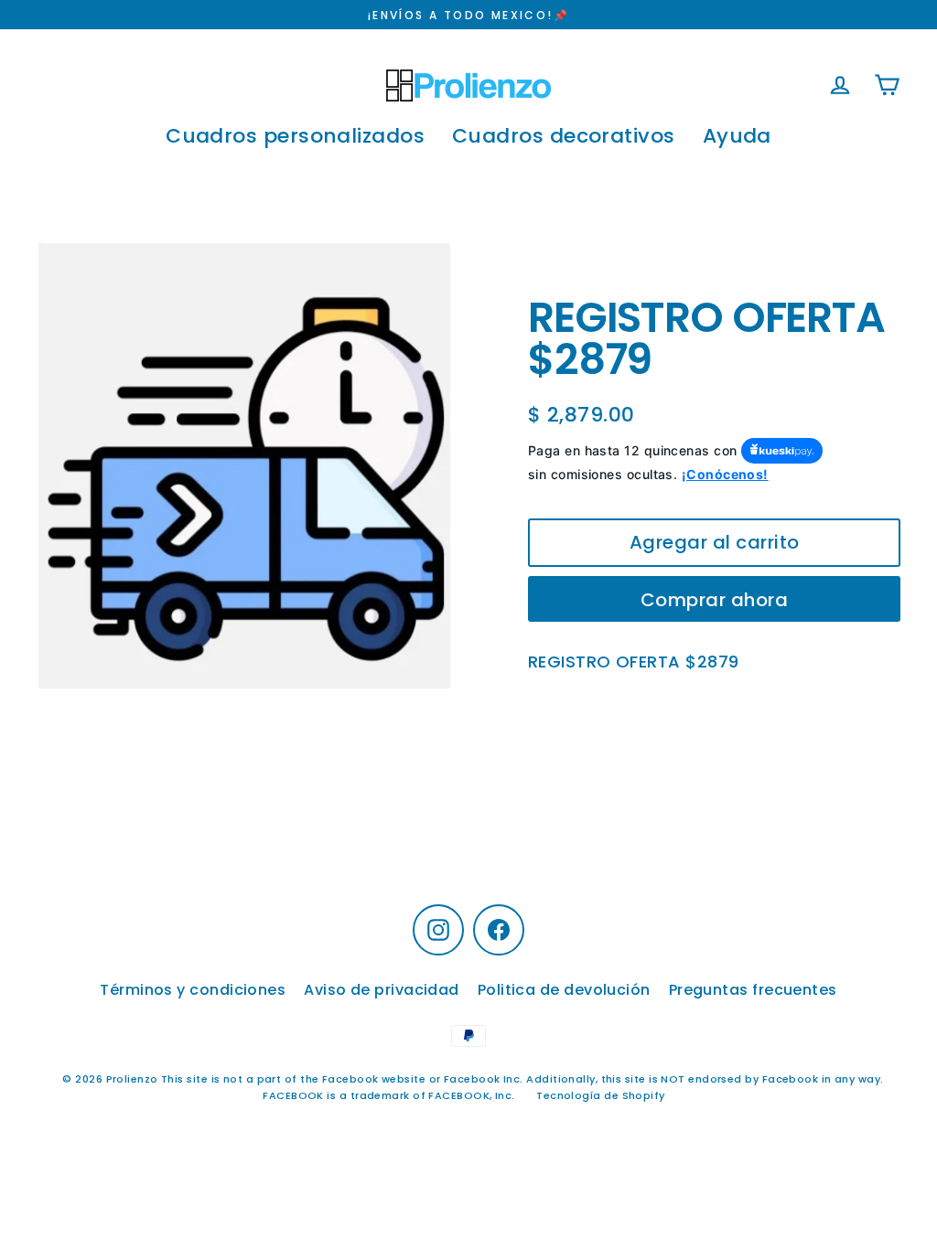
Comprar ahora (715, 600)
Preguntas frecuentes (753, 989)
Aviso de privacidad (381, 989)
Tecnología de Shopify (600, 1095)
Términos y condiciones (192, 989)
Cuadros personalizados (295, 136)
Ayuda (737, 136)
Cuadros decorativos (563, 136)
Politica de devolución (564, 989)
